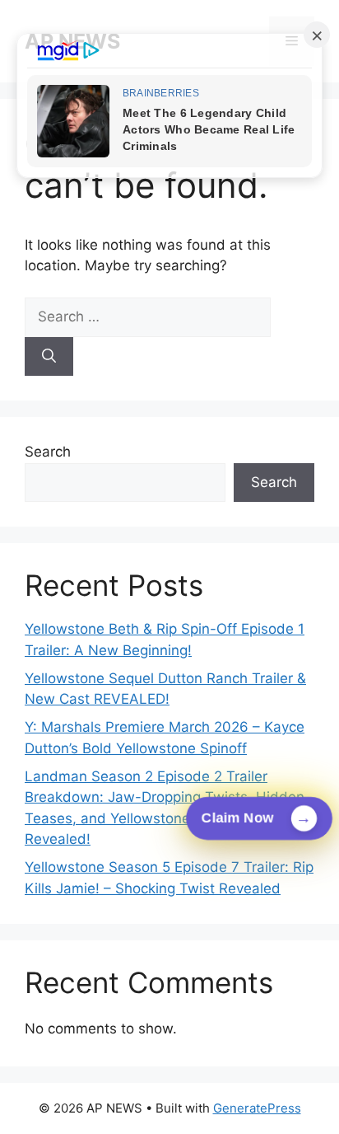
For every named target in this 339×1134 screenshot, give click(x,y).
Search (48, 451)
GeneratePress (257, 1108)
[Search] (49, 357)
